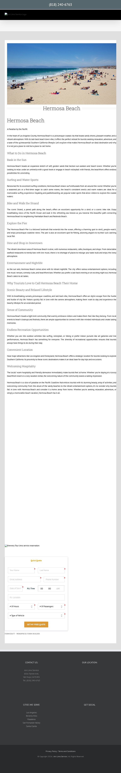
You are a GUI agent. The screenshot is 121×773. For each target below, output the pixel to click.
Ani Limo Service (60, 756)
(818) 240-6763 (60, 4)
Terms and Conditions (66, 751)
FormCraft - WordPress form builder (22, 634)
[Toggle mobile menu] (115, 15)
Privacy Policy (51, 751)
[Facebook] (90, 712)
